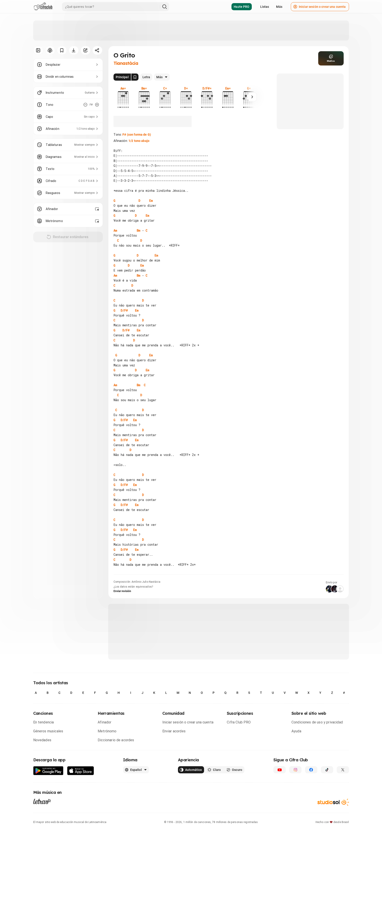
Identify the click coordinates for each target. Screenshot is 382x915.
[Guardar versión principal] (134, 77)
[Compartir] (97, 50)
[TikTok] (327, 769)
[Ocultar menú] (38, 50)
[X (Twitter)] (343, 769)
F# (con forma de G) (136, 134)
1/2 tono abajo (138, 141)
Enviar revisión (122, 591)
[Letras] (42, 801)
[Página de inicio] (43, 6)
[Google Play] (48, 770)
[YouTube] (279, 769)
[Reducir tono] (85, 104)
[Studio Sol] (333, 802)
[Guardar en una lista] (62, 50)
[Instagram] (295, 769)
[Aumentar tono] (97, 104)
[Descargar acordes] (74, 50)
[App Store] (80, 770)
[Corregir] (86, 50)
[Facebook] (311, 769)
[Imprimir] (50, 50)
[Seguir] (252, 96)
